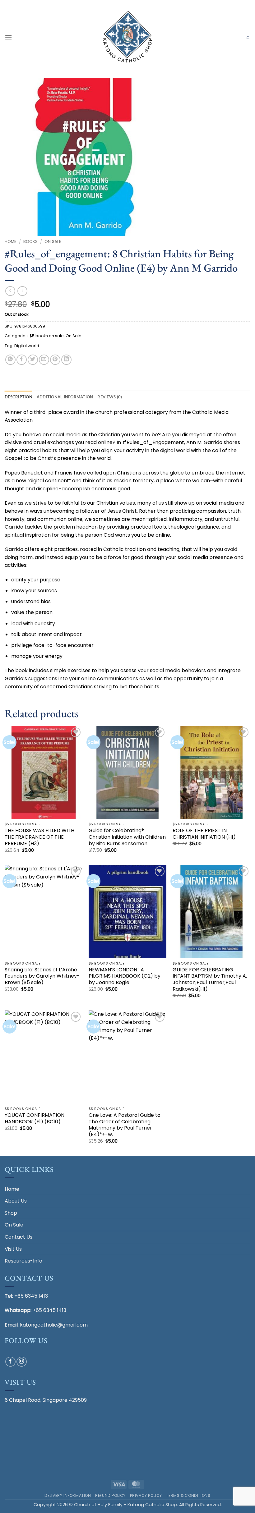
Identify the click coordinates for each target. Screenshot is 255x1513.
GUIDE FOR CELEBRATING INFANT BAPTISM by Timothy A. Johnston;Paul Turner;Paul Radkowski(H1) (210, 980)
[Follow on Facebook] (10, 1362)
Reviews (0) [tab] (109, 396)
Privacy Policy (146, 1495)
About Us (16, 1200)
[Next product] (10, 291)
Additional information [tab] (65, 396)
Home (10, 242)
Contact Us (18, 1236)
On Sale (52, 242)
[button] (8, 37)
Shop (11, 1213)
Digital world (26, 345)
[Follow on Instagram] (21, 1362)
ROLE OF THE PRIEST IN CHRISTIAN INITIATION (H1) (204, 834)
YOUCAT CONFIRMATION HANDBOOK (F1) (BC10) (34, 1118)
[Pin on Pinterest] (55, 360)
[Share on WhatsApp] (10, 360)
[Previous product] (22, 291)
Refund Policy (110, 1495)
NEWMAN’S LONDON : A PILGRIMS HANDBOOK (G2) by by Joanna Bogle (124, 976)
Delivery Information (67, 1495)
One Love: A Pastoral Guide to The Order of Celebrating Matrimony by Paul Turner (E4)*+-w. (124, 1125)
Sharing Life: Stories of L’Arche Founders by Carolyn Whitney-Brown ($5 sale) (42, 976)
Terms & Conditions (188, 1495)
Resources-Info (23, 1260)
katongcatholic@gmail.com (54, 1324)
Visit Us (13, 1249)
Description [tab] (18, 396)
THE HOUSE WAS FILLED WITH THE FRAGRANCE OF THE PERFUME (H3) (39, 837)
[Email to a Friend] (44, 360)
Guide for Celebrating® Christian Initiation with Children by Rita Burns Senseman (127, 837)
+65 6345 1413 (31, 1296)
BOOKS (30, 242)
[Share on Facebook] (21, 360)
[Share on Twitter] (33, 360)
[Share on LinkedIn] (66, 360)
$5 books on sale (47, 335)
